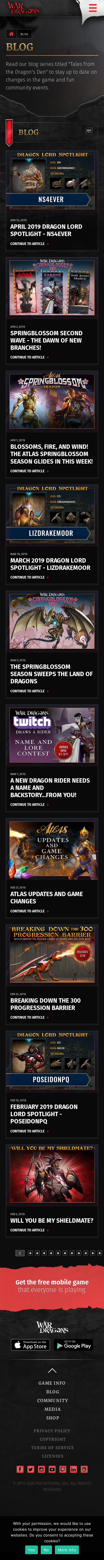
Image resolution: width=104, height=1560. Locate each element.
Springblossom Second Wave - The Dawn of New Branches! (46, 340)
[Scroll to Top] (52, 1370)
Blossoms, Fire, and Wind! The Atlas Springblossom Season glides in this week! (51, 453)
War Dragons (52, 1327)
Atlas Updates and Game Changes (46, 897)
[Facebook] (20, 1469)
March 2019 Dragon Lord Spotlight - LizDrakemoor (50, 564)
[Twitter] (30, 1469)
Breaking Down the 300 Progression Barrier (45, 1004)
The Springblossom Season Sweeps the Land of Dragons (51, 673)
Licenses (53, 1456)
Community (52, 1400)
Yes (31, 1550)
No (46, 1550)
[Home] (11, 33)
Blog (24, 34)
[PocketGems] (84, 1469)
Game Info (52, 1383)
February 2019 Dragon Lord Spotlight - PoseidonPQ (44, 1114)
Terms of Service (52, 1447)
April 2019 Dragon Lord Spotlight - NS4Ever (46, 230)
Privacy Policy (52, 1431)
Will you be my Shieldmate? (51, 1220)
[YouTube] (52, 1469)
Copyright (53, 1439)
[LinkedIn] (73, 1469)
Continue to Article (27, 243)
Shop (52, 1418)
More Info (67, 1550)
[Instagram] (41, 1469)
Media (52, 1409)
